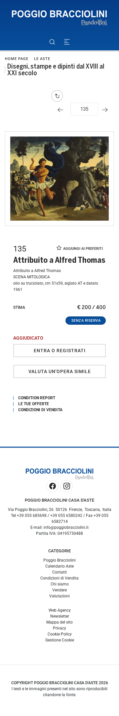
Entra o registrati (60, 350)
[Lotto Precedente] (62, 110)
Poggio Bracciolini (59, 560)
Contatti (59, 572)
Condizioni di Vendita (59, 578)
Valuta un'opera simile (59, 371)
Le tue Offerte (33, 404)
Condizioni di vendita (40, 410)
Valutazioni (59, 596)
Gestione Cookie (59, 640)
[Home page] (59, 18)
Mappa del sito (59, 622)
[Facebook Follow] (52, 486)
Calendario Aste (59, 566)
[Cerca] (52, 42)
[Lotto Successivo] (106, 110)
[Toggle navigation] (67, 42)
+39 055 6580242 (66, 515)
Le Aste (42, 59)
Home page (16, 59)
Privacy (59, 628)
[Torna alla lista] (58, 96)
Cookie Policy (60, 634)
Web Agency (60, 610)
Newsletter (59, 616)
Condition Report (36, 398)
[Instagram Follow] (66, 486)
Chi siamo (60, 584)
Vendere (59, 590)
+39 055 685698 (32, 515)
